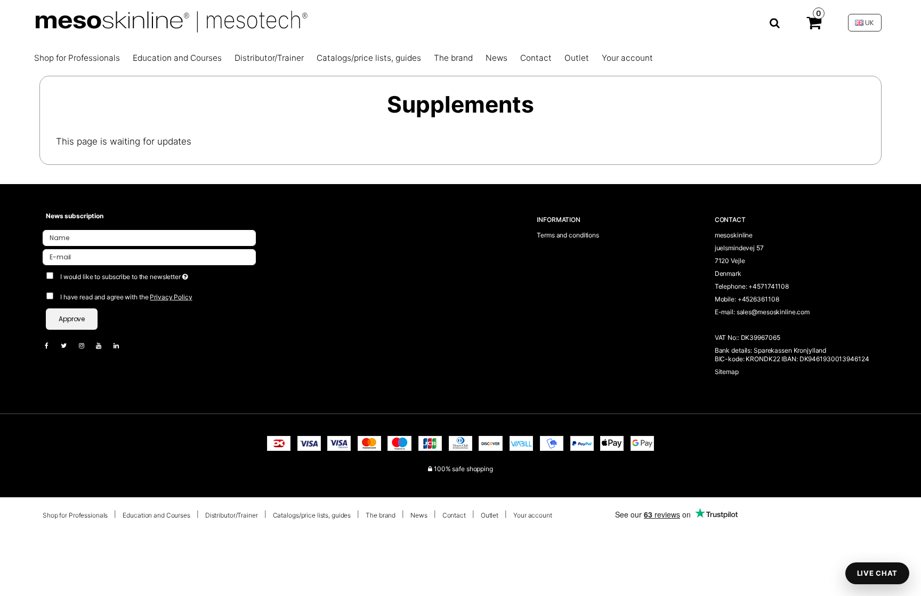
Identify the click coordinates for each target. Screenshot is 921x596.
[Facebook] (52, 345)
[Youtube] (104, 345)
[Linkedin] (122, 345)
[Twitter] (69, 345)
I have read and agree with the (126, 297)
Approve (72, 318)
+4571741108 (768, 286)
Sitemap (727, 372)
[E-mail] (149, 256)
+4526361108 (758, 299)
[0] (813, 25)
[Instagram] (87, 345)
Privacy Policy (171, 297)
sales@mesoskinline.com (773, 312)
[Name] (149, 237)
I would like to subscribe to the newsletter (163, 274)
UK (868, 22)
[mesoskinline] (406, 22)
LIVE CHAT (877, 573)
